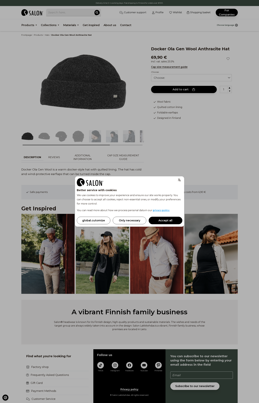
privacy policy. (161, 210)
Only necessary (129, 220)
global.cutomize (93, 220)
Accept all (165, 220)
